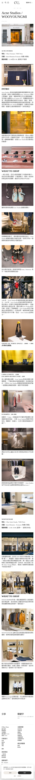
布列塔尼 (20, 733)
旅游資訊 (4, 752)
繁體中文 (29, 2)
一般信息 (4, 754)
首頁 (14, 8)
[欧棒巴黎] (16, 2)
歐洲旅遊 (4, 757)
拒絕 (10, 772)
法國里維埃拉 (21, 738)
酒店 (3, 745)
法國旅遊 (20, 727)
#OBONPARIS (23, 716)
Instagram (6, 762)
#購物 (30, 716)
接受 (25, 772)
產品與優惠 (21, 743)
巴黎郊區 (20, 729)
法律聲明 (4, 732)
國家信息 (4, 755)
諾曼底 (19, 732)
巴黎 (17, 8)
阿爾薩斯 (20, 740)
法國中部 (20, 730)
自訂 (15, 776)
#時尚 (19, 716)
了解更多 (19, 776)
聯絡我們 (4, 730)
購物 (20, 8)
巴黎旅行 (4, 738)
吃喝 (3, 740)
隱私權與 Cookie (5, 733)
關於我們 (4, 729)
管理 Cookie (4, 735)
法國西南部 (20, 737)
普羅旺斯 (20, 735)
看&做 (3, 742)
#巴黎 (28, 716)
